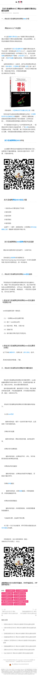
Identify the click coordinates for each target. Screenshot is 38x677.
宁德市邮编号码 (26, 671)
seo (24, 19)
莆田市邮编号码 (18, 671)
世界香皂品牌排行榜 (29, 674)
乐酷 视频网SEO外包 (7, 601)
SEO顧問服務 (28, 669)
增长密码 (9, 66)
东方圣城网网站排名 (7, 604)
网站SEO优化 (18, 200)
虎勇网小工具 (4, 669)
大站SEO (21, 55)
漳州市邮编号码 (8, 673)
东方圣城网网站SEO (12, 140)
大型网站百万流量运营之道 (21, 110)
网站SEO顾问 (25, 368)
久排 (26, 127)
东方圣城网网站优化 (19, 604)
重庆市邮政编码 (29, 670)
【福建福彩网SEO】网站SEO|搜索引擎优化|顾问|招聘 (19, 637)
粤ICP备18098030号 (26, 661)
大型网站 (16, 66)
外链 (9, 483)
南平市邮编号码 (17, 673)
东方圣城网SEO (18, 49)
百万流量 (10, 58)
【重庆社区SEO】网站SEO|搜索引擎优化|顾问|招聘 (9, 613)
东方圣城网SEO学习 (7, 596)
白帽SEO (12, 352)
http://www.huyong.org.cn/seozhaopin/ (13, 260)
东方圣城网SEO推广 (7, 598)
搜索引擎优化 (13, 36)
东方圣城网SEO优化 (20, 598)
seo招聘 (20, 242)
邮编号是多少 (20, 670)
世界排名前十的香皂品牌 (17, 674)
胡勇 (2, 55)
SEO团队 (4, 528)
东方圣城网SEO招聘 (20, 593)
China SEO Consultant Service (16, 669)
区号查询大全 (13, 670)
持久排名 (27, 352)
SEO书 (18, 51)
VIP (13, 55)
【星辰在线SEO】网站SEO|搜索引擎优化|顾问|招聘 (19, 624)
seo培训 (11, 414)
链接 (20, 491)
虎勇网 (19, 2)
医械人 (11, 671)
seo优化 (26, 274)
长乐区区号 (7, 670)
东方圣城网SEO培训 (20, 596)
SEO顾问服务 (26, 404)
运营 (26, 66)
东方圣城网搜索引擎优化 (21, 601)
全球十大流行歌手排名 (27, 673)
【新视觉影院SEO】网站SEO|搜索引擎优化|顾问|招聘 (19, 633)
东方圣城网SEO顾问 (7, 593)
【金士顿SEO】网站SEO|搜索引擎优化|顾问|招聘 (18, 653)
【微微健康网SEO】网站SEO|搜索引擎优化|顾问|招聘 (28, 613)
